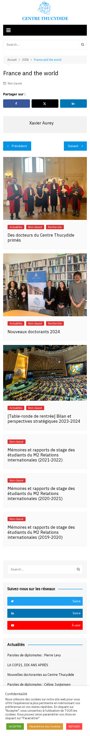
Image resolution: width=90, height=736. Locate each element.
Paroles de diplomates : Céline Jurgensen (39, 684)
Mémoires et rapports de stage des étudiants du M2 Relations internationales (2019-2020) (41, 532)
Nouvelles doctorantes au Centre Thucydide (40, 675)
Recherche (55, 227)
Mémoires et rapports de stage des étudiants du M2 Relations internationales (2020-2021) (41, 493)
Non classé (15, 83)
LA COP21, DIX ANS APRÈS (27, 665)
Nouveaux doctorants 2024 (34, 331)
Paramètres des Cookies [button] (45, 726)
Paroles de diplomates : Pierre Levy (34, 655)
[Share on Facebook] (16, 103)
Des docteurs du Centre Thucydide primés (41, 237)
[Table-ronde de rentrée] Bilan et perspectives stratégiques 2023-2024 (44, 418)
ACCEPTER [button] (15, 726)
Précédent (19, 146)
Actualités (16, 227)
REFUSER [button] (74, 726)
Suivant (73, 146)
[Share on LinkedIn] (73, 103)
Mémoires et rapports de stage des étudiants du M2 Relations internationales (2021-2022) (41, 455)
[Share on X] (45, 103)
